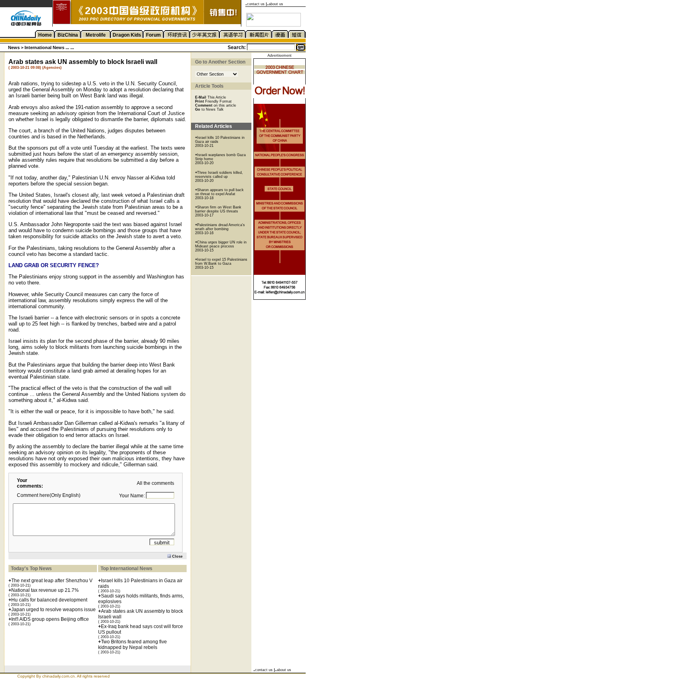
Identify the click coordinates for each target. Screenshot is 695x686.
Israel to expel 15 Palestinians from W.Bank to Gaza (221, 262)
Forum (153, 35)
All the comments (155, 483)
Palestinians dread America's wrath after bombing (220, 227)
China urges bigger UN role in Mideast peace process (221, 244)
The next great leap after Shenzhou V (52, 580)
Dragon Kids (127, 35)
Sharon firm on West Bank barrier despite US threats (218, 209)
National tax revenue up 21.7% (45, 590)
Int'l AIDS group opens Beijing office (50, 619)
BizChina (68, 35)
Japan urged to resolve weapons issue (53, 609)
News (14, 47)
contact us (256, 4)
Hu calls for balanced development (49, 600)
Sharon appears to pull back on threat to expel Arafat (219, 192)
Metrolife (96, 35)
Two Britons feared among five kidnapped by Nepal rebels (132, 644)
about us (276, 4)
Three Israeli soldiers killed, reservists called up (219, 175)
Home (45, 35)
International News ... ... (49, 47)
